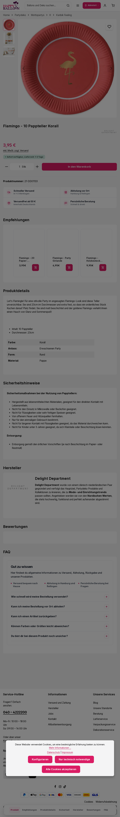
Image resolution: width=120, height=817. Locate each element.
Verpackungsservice (104, 724)
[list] (63, 253)
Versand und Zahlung (59, 702)
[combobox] (45, 5)
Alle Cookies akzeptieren (61, 769)
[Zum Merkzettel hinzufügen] (109, 26)
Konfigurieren (40, 759)
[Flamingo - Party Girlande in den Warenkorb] (69, 267)
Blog (95, 702)
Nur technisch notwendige (74, 759)
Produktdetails (47, 810)
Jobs (50, 713)
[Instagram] (60, 787)
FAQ (106, 810)
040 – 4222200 (15, 712)
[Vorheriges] (23, 68)
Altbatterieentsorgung (59, 724)
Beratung (98, 713)
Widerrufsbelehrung (106, 801)
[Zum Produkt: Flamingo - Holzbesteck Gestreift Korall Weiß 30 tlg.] (96, 253)
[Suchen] (68, 5)
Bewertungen (93, 810)
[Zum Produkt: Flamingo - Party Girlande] (62, 253)
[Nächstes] (111, 68)
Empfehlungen (29, 810)
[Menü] (78, 5)
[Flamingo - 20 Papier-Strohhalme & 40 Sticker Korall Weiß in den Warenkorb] (35, 267)
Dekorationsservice (103, 729)
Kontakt (52, 719)
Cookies (88, 801)
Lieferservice (100, 719)
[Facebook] (55, 787)
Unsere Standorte (102, 708)
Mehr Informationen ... (60, 747)
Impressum (67, 752)
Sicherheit (64, 810)
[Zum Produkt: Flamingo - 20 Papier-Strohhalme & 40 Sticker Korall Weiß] (29, 253)
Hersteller (53, 708)
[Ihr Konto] (105, 5)
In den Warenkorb (79, 166)
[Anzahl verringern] (6, 167)
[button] (10, 253)
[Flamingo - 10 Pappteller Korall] (67, 68)
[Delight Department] (109, 131)
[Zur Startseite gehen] (11, 5)
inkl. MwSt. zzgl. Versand (15, 150)
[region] (60, 68)
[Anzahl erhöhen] (37, 167)
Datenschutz (53, 752)
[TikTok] (64, 787)
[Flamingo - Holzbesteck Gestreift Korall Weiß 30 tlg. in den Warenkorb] (102, 267)
